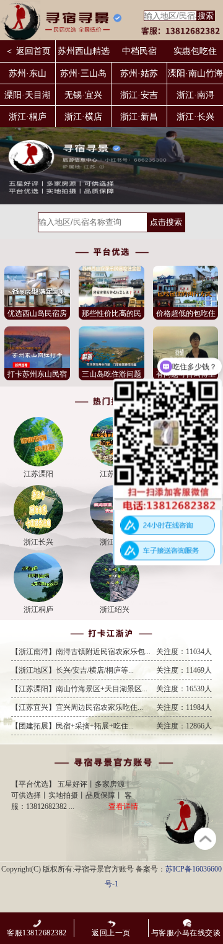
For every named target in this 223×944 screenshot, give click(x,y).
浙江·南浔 (195, 95)
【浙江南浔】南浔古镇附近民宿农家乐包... (111, 651)
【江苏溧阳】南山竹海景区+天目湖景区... (111, 688)
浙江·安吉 (139, 95)
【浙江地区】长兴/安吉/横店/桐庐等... (111, 670)
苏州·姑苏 (139, 73)
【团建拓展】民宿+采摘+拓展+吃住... (111, 726)
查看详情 (123, 806)
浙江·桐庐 (27, 116)
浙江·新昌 (139, 116)
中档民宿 (139, 51)
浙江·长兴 (195, 116)
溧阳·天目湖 (27, 95)
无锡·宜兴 (83, 95)
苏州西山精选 (84, 51)
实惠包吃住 (195, 51)
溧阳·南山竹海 (195, 73)
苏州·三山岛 (83, 73)
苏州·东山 (27, 73)
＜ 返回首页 (28, 51)
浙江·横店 (83, 116)
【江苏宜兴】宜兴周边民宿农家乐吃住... (111, 707)
